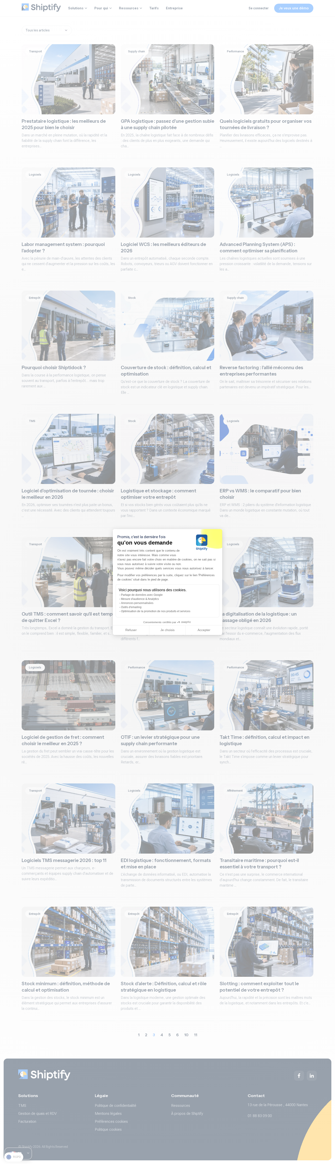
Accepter (204, 630)
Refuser (131, 630)
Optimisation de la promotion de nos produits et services (155, 611)
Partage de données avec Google (142, 594)
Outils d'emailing (131, 607)
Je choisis (167, 630)
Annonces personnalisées (137, 603)
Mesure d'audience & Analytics (140, 599)
